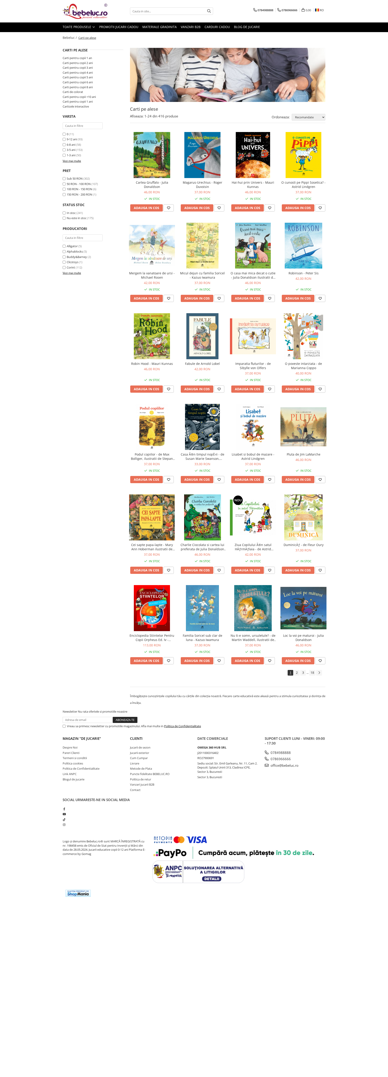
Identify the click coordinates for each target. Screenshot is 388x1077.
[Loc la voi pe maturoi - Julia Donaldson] (303, 608)
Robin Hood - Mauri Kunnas (152, 363)
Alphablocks (75, 251)
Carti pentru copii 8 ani (78, 87)
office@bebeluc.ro (284, 765)
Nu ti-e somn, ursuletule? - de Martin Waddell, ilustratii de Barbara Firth (253, 637)
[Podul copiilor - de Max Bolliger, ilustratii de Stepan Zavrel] (152, 427)
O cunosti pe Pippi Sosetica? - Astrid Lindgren (303, 184)
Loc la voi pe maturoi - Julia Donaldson (303, 637)
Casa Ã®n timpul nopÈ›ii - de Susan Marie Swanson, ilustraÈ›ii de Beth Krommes (202, 456)
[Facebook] (64, 809)
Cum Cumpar (139, 758)
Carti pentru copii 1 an (77, 58)
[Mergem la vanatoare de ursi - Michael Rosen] (152, 246)
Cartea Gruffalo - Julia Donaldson (152, 184)
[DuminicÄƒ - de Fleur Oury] (303, 517)
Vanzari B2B (191, 27)
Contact (135, 790)
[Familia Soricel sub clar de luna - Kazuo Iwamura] (202, 608)
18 (312, 672)
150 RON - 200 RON (79, 194)
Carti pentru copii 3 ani (78, 68)
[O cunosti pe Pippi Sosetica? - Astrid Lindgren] (303, 155)
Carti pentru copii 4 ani (78, 72)
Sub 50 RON (75, 178)
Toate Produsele (77, 27)
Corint (71, 267)
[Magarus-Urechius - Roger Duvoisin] (202, 155)
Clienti (136, 738)
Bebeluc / (70, 37)
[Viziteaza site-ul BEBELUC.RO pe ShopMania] (78, 893)
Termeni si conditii (75, 758)
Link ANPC (70, 774)
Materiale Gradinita (159, 27)
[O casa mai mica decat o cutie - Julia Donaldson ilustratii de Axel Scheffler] (253, 246)
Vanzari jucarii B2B (142, 784)
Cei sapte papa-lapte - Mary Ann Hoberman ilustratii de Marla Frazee (152, 547)
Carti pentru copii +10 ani (79, 97)
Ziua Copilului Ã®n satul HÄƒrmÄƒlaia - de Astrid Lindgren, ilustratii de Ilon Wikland (253, 547)
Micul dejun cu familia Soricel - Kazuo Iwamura (202, 275)
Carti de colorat (73, 92)
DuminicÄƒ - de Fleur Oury (304, 545)
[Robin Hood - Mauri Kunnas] (152, 336)
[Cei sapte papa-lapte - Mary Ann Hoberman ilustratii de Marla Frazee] (152, 517)
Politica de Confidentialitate (182, 726)
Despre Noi (70, 747)
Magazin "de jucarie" (82, 738)
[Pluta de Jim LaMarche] (303, 427)
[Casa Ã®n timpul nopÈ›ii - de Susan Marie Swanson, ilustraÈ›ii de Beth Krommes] (202, 427)
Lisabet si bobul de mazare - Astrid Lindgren (253, 456)
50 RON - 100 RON (79, 184)
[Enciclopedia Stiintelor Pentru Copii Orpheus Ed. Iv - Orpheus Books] (152, 608)
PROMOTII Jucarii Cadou (118, 27)
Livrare (134, 763)
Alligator (72, 246)
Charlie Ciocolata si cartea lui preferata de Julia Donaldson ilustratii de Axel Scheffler (202, 547)
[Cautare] (209, 11)
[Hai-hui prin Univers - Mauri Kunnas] (253, 155)
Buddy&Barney (77, 257)
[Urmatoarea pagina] (319, 673)
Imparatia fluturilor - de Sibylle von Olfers (253, 365)
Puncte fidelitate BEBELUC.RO (150, 774)
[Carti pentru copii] (227, 75)
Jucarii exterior (139, 753)
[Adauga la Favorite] (168, 207)
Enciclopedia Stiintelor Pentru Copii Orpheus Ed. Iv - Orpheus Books (152, 637)
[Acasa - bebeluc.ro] (85, 11)
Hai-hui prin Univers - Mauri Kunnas (253, 184)
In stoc (71, 213)
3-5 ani (71, 150)
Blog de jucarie (247, 27)
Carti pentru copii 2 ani (78, 63)
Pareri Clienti (71, 753)
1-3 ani (71, 155)
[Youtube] (64, 814)
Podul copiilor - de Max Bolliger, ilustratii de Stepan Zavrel (152, 456)
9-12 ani (72, 139)
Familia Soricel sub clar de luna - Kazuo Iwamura (202, 637)
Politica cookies (73, 763)
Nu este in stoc (76, 218)
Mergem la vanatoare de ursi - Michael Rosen (152, 275)
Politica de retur (140, 779)
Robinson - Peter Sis (304, 273)
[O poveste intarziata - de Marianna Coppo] (303, 336)
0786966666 (280, 759)
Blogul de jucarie (73, 779)
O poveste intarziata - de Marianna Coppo (303, 365)
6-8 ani (71, 145)
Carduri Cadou (217, 27)
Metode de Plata (141, 768)
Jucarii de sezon (140, 747)
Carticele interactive (76, 106)
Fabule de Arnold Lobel (202, 363)
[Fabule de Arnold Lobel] (202, 336)
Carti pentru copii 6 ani (78, 82)
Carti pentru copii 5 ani (78, 77)
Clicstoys (72, 262)
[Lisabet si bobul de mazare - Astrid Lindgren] (253, 427)
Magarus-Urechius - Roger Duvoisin (202, 184)
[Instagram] (64, 825)
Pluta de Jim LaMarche (303, 454)
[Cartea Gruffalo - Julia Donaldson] (152, 155)
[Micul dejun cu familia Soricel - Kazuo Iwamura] (202, 246)
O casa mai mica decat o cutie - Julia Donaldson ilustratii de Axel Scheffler (253, 275)
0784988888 (280, 752)
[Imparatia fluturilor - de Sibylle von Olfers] (253, 336)
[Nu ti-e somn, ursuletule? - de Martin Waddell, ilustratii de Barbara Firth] (253, 608)
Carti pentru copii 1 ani (78, 101)
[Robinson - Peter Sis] (303, 246)
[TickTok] (64, 819)
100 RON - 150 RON (79, 189)
